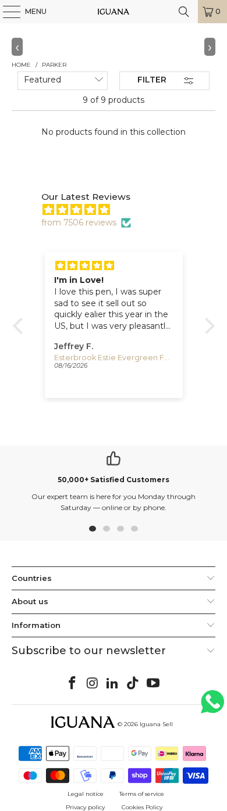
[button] (20, 326)
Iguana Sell (156, 724)
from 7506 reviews (78, 222)
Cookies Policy (142, 807)
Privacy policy (85, 807)
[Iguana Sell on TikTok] (133, 683)
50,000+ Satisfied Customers (113, 479)
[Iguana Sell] (114, 11)
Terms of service (141, 794)
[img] (119, 209)
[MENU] (6, 11)
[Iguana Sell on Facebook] (72, 683)
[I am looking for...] (184, 11)
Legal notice (86, 794)
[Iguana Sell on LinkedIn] (113, 683)
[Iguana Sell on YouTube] (153, 683)
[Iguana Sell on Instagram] (92, 683)
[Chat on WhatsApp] (212, 706)
